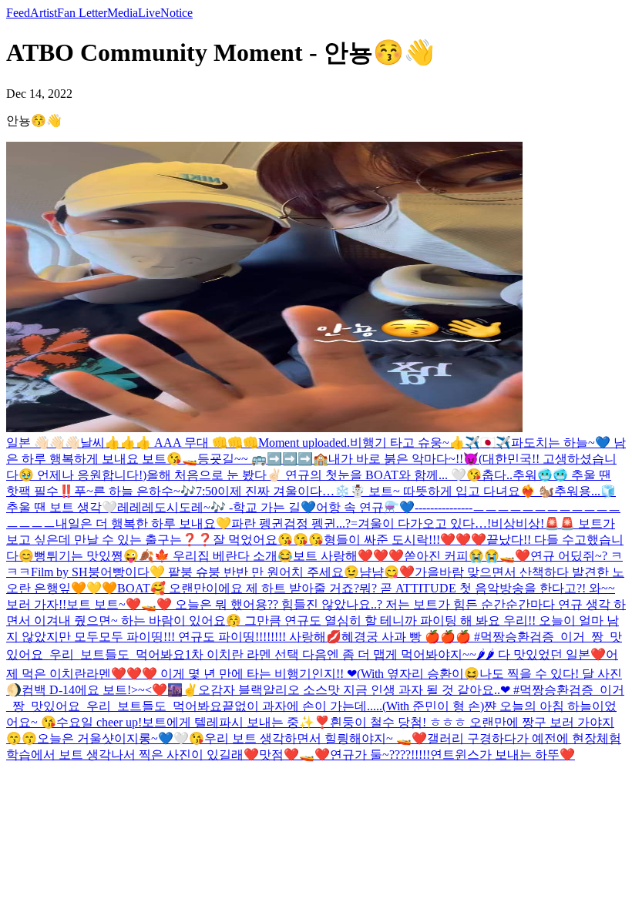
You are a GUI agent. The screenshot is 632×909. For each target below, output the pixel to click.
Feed (18, 12)
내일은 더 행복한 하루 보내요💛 (143, 523)
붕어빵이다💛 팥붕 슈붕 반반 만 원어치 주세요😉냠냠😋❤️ (251, 572)
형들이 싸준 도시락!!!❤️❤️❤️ (405, 539)
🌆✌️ (182, 689)
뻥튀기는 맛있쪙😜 (86, 555)
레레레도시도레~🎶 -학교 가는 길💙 (216, 507)
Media (122, 12)
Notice (176, 12)
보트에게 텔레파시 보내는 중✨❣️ (236, 722)
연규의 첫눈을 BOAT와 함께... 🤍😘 (383, 474)
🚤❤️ (514, 555)
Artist (43, 12)
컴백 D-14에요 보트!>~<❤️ (94, 689)
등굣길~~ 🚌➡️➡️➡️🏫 (262, 458)
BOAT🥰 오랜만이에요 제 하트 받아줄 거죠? (238, 588)
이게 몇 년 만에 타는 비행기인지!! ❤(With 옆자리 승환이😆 (318, 673)
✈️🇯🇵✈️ (488, 442)
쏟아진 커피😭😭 (451, 555)
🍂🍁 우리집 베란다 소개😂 (216, 555)
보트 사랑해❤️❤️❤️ (348, 555)
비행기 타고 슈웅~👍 (407, 442)
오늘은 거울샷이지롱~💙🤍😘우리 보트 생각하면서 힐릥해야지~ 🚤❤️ (232, 738)
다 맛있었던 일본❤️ (550, 654)
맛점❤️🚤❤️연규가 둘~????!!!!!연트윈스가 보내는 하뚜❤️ (417, 754)
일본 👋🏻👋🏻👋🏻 (43, 442)
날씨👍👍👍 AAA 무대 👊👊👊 (169, 442)
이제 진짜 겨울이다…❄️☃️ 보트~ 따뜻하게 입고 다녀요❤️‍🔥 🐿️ (385, 491)
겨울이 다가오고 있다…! (424, 523)
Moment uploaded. (304, 442)
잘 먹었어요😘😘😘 (268, 539)
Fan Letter (82, 12)
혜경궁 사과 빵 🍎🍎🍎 (406, 636)
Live (149, 12)
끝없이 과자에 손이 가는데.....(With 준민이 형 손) (353, 706)
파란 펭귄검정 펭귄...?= (294, 523)
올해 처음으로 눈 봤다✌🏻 (215, 474)
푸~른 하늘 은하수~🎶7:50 (145, 491)
